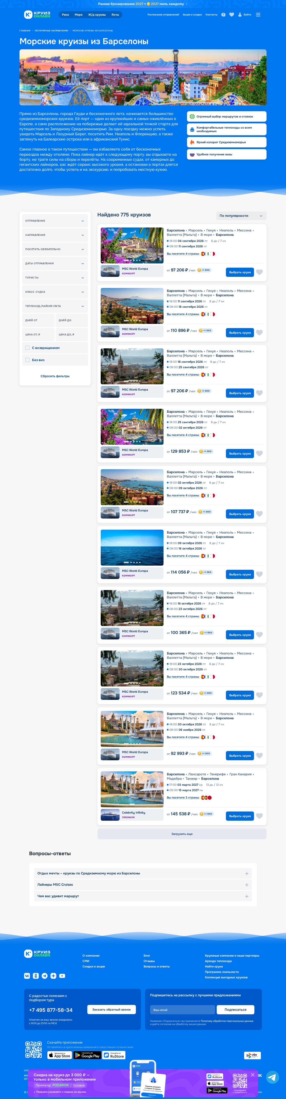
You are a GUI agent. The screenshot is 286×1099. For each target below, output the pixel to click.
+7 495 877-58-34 (50, 1010)
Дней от (31, 320)
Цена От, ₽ (32, 334)
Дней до (65, 320)
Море (78, 15)
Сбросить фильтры (55, 376)
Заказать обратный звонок (111, 1009)
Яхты (115, 15)
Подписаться (235, 1009)
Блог (147, 955)
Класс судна (35, 292)
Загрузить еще (182, 834)
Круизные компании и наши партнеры (232, 955)
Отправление (35, 220)
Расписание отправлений (163, 14)
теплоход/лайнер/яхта (43, 306)
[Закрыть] (253, 1075)
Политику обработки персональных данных (227, 1021)
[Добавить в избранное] (259, 272)
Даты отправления (39, 263)
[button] (55, 220)
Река (65, 15)
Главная (24, 30)
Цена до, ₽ (66, 334)
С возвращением (46, 348)
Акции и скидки (192, 14)
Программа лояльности (222, 971)
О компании (90, 955)
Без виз (38, 360)
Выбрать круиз (240, 272)
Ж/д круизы (97, 15)
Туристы (32, 277)
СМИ (85, 961)
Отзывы (149, 961)
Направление (35, 235)
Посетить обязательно (43, 249)
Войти (247, 14)
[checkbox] (28, 347)
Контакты (212, 14)
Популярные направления (51, 30)
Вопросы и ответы (157, 966)
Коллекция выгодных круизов (226, 977)
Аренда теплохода (218, 961)
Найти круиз (214, 966)
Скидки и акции (93, 966)
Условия (79, 1085)
